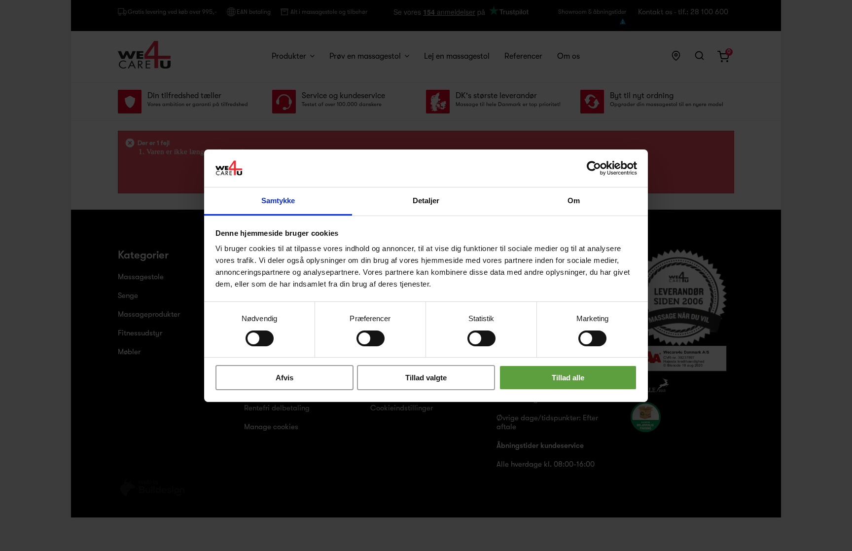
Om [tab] (574, 200)
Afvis (284, 377)
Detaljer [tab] (426, 200)
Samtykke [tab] (278, 200)
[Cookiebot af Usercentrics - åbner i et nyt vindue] (594, 168)
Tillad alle (568, 377)
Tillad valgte (426, 377)
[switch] (360, 334)
